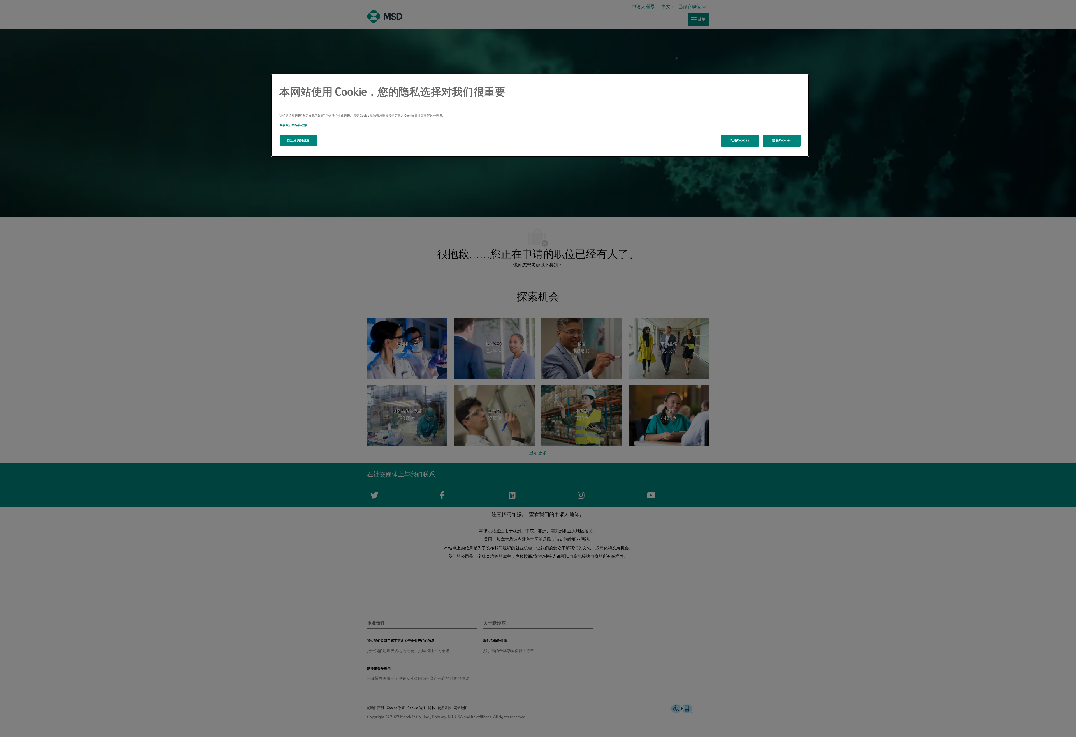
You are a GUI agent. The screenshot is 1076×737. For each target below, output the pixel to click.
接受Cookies (781, 140)
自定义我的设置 (298, 140)
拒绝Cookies (740, 140)
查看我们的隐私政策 (293, 125)
